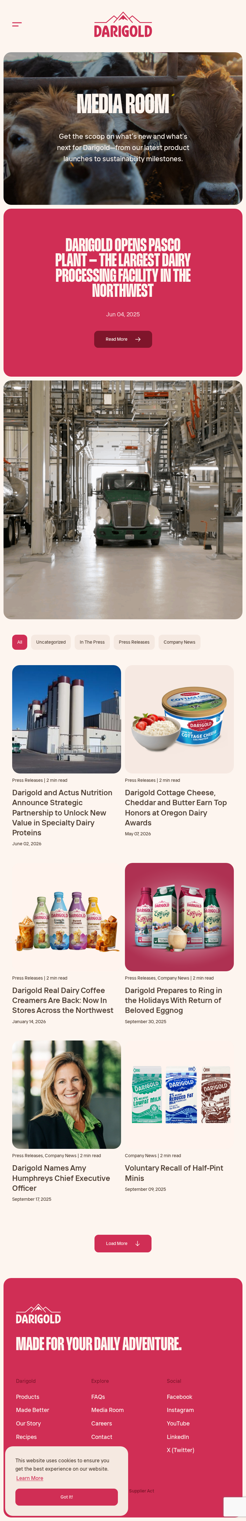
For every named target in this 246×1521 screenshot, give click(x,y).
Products (27, 1396)
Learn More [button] (29, 1478)
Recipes (26, 1437)
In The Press (92, 642)
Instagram (180, 1410)
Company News (179, 642)
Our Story (28, 1423)
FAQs (98, 1396)
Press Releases (134, 642)
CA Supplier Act (138, 1491)
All (19, 642)
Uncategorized (51, 642)
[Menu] (17, 24)
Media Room (107, 1410)
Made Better (32, 1410)
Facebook (179, 1396)
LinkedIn (178, 1437)
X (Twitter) (180, 1450)
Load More (116, 1243)
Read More (116, 339)
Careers (101, 1423)
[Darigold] (123, 24)
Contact (101, 1437)
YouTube (178, 1423)
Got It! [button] (67, 1497)
